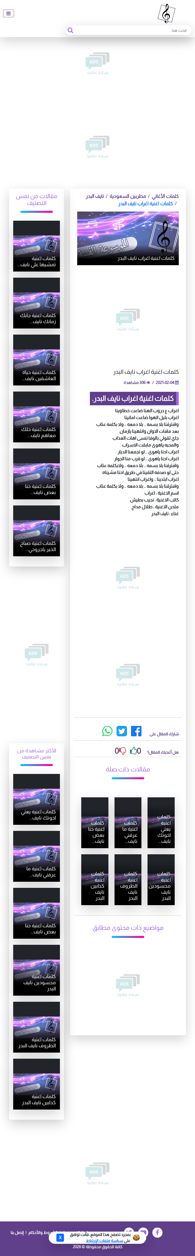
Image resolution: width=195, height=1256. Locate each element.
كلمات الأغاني (165, 196)
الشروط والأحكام (43, 1232)
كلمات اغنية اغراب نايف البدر (145, 203)
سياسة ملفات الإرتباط (104, 1240)
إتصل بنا (17, 1232)
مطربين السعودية (128, 196)
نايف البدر (95, 196)
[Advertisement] (97, 63)
